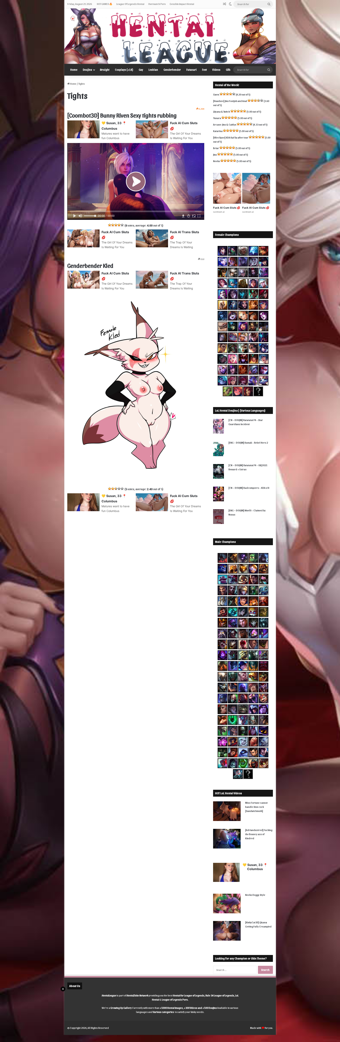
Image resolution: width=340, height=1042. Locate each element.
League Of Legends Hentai (130, 3)
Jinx (215, 154)
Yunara (217, 117)
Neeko (216, 161)
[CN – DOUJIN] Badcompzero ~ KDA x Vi (248, 487)
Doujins (87, 69)
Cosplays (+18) (124, 69)
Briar (216, 148)
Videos (216, 69)
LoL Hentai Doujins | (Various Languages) (240, 410)
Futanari (191, 69)
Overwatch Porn (157, 3)
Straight (104, 69)
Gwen (216, 94)
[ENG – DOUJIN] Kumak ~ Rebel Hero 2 (248, 442)
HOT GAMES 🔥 (104, 3)
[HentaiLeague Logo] (170, 36)
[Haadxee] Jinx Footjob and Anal (230, 100)
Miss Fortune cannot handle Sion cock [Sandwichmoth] (256, 806)
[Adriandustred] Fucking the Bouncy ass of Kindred (258, 834)
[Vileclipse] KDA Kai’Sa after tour (230, 137)
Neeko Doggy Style (255, 894)
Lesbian (153, 69)
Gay (141, 69)
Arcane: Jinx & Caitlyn (224, 124)
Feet (204, 69)
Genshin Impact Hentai (182, 3)
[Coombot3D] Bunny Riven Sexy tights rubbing (122, 114)
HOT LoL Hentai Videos (228, 793)
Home (73, 69)
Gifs (228, 69)
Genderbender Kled (90, 265)
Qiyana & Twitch (221, 111)
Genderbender (172, 69)
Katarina (218, 130)
